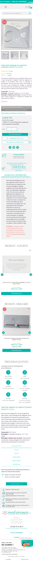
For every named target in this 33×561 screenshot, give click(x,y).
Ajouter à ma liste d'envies (14, 107)
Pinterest (17, 147)
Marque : (3, 73)
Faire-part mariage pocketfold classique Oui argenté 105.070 (16, 339)
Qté (3, 129)
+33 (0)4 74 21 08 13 (18, 167)
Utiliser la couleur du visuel (13, 474)
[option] (16, 273)
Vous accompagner (16, 532)
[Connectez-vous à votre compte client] (26, 7)
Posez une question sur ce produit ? (16, 110)
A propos (16, 537)
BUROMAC (9, 73)
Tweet (13, 147)
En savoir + (4, 101)
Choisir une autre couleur (12, 477)
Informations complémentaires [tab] (16, 175)
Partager (10, 147)
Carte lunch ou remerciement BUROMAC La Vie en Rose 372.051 (16, 283)
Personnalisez (16, 134)
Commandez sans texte (16, 138)
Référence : (4, 75)
